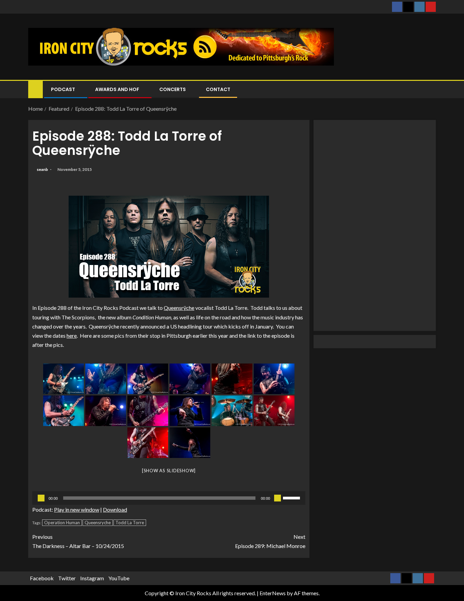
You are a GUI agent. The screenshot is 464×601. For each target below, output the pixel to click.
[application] (168, 498)
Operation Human (62, 522)
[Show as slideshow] (169, 470)
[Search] (430, 89)
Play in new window (76, 509)
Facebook (42, 578)
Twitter (67, 578)
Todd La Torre (129, 522)
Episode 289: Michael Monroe (270, 541)
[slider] (292, 497)
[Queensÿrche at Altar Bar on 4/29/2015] (63, 379)
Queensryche (98, 522)
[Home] (35, 89)
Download (115, 509)
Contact (218, 89)
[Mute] (277, 498)
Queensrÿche (179, 307)
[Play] (41, 498)
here (72, 335)
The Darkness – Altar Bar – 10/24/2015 (78, 541)
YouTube (118, 578)
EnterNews (273, 593)
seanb (43, 169)
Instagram (92, 578)
